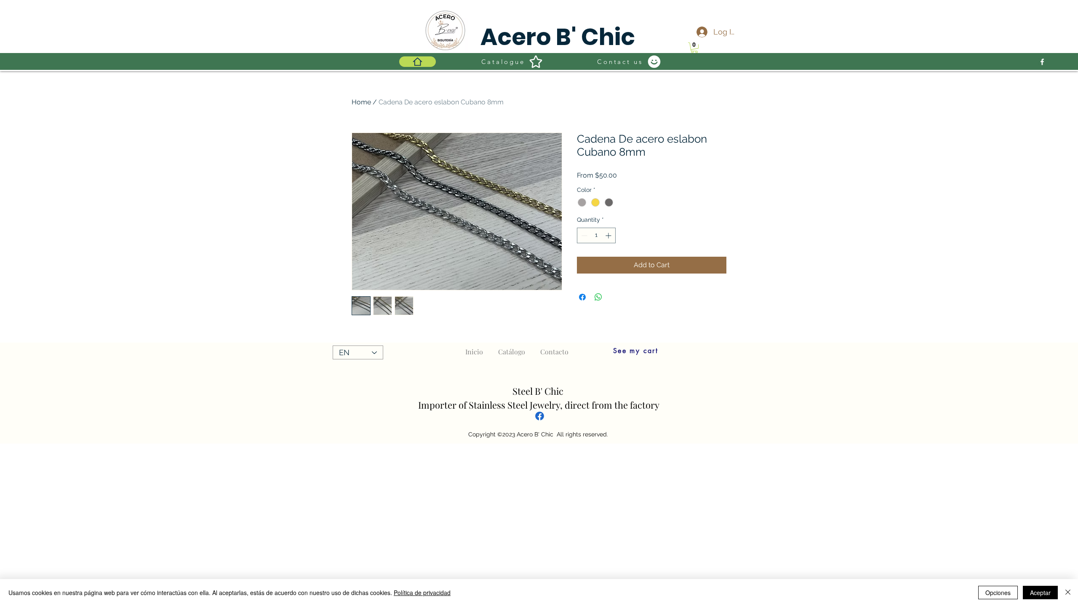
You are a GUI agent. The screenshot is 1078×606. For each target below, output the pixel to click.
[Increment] (609, 235)
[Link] (539, 416)
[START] (417, 61)
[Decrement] (583, 235)
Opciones (998, 592)
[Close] (1068, 592)
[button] (694, 48)
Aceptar (1040, 592)
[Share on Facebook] (582, 297)
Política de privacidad (422, 592)
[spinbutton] (596, 235)
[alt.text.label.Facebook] (1042, 62)
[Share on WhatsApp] (598, 297)
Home (361, 102)
